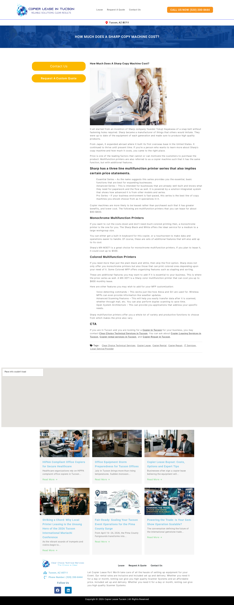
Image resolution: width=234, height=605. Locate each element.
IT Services (190, 345)
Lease (99, 9)
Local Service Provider (102, 349)
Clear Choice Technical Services (118, 345)
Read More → (50, 479)
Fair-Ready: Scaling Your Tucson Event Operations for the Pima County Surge (116, 524)
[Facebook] (57, 590)
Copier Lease (144, 345)
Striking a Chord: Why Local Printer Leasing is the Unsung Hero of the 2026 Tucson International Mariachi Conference (62, 528)
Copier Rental (159, 345)
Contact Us (135, 9)
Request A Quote (116, 9)
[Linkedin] (68, 590)
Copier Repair (175, 345)
